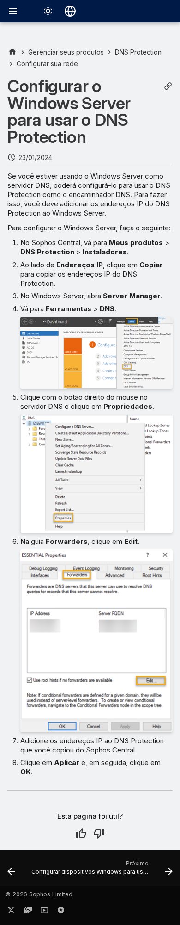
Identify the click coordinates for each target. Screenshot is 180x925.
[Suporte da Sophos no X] (11, 912)
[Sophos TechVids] (44, 912)
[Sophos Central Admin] (12, 52)
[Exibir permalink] (168, 86)
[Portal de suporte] (27, 912)
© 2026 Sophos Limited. (40, 894)
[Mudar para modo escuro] (48, 11)
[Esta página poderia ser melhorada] (99, 833)
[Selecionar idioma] (70, 11)
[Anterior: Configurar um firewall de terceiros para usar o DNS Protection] (11, 870)
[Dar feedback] (61, 912)
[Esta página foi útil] (81, 833)
